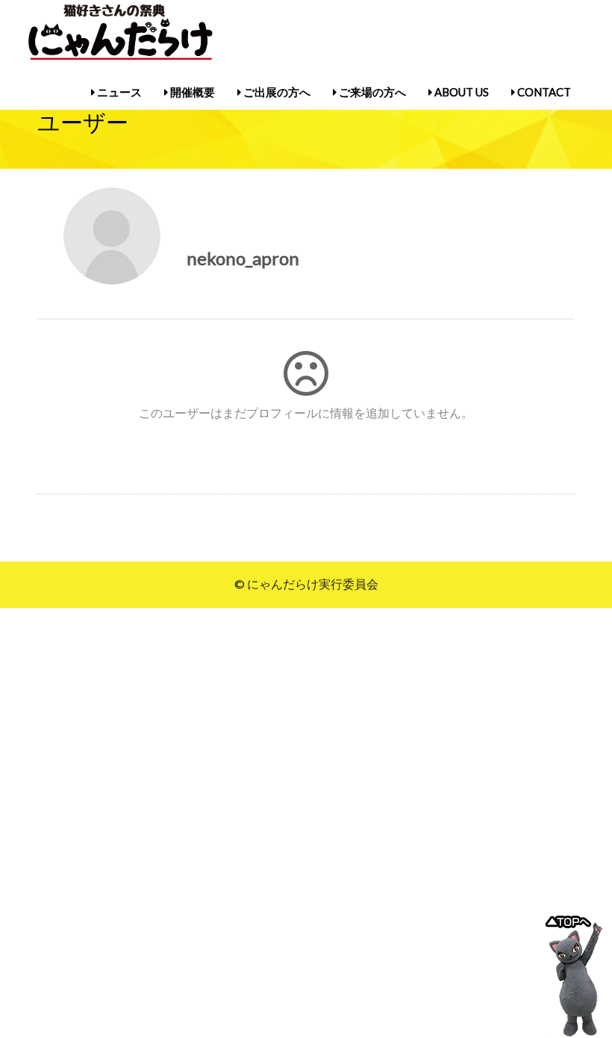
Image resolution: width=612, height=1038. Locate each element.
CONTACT (543, 92)
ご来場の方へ (371, 92)
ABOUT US (460, 92)
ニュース (118, 92)
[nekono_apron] (112, 236)
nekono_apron (254, 258)
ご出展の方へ (275, 92)
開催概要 (191, 92)
